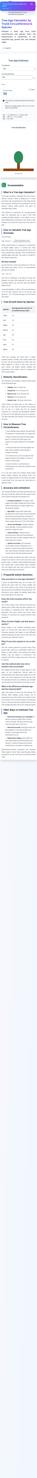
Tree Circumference (8, 74)
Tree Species (6, 65)
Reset (3, 84)
